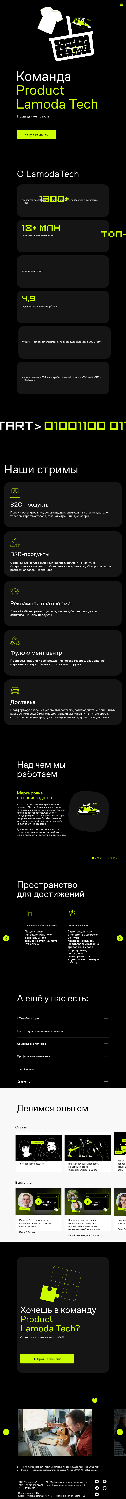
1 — (58, 1466)
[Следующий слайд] (120, 938)
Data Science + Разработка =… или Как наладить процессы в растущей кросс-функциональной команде (85, 1165)
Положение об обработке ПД (70, 1495)
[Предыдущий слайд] (6, 938)
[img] (38, 1201)
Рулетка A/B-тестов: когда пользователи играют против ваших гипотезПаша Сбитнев (35, 1226)
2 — (57, 1469)
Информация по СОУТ (29, 1493)
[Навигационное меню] (121, 5)
